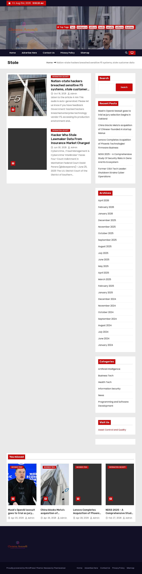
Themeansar (60, 568)
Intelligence (82, 27)
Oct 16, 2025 (60, 93)
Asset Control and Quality (112, 429)
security (110, 27)
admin (73, 93)
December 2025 (107, 220)
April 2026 (103, 200)
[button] (126, 52)
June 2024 (103, 338)
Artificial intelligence (109, 369)
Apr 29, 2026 (50, 518)
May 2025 (103, 266)
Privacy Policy (68, 52)
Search (104, 78)
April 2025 (103, 272)
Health (101, 27)
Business (129, 27)
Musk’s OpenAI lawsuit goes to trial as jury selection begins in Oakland (114, 114)
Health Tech (104, 382)
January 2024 (105, 345)
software (119, 27)
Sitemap (85, 52)
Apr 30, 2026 (17, 518)
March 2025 (104, 279)
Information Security (60, 77)
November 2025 (107, 226)
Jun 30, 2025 (60, 147)
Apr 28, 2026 (82, 518)
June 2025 (103, 259)
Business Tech (105, 375)
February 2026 (106, 207)
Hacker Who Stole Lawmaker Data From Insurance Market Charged (70, 139)
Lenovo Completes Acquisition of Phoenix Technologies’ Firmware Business (114, 143)
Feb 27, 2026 (115, 518)
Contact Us (48, 52)
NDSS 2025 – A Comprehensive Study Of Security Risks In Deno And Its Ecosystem (115, 158)
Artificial (92, 27)
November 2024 (107, 305)
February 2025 (106, 285)
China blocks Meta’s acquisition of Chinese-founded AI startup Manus (115, 129)
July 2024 (103, 331)
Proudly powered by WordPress (21, 568)
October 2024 (106, 312)
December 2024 (107, 299)
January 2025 (105, 292)
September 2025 (107, 240)
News (101, 395)
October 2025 (105, 233)
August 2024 (105, 325)
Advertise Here (29, 52)
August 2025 (104, 246)
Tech (73, 27)
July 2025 (103, 253)
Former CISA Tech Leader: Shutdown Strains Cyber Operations (112, 172)
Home (13, 52)
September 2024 (107, 318)
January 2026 (105, 213)
